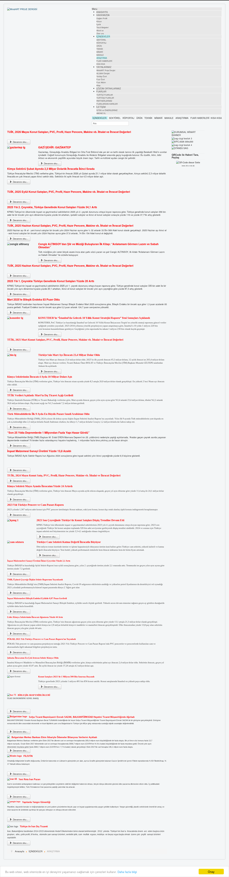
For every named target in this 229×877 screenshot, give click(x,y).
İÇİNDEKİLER (103, 36)
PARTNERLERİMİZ (104, 100)
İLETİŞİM (101, 106)
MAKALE (100, 54)
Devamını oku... (20, 141)
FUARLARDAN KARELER (107, 103)
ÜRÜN (99, 45)
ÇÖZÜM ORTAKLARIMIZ (108, 88)
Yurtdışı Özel (101, 76)
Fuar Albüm (101, 82)
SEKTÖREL (101, 39)
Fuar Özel (100, 79)
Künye (99, 21)
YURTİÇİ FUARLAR (104, 94)
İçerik (98, 24)
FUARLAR (101, 91)
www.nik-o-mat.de (188, 166)
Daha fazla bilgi (127, 872)
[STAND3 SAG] (180, 148)
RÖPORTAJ (101, 42)
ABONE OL (101, 113)
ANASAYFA (102, 12)
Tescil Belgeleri (102, 27)
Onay (211, 871)
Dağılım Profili (101, 18)
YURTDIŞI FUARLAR (105, 97)
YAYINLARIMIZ (103, 67)
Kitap (98, 85)
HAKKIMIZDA (103, 15)
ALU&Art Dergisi (103, 73)
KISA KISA (100, 64)
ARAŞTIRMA (101, 57)
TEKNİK (99, 48)
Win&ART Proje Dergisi (105, 70)
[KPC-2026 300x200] (182, 141)
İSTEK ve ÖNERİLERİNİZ (107, 110)
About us (100, 30)
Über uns (100, 33)
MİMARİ (99, 51)
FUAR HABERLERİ (104, 61)
